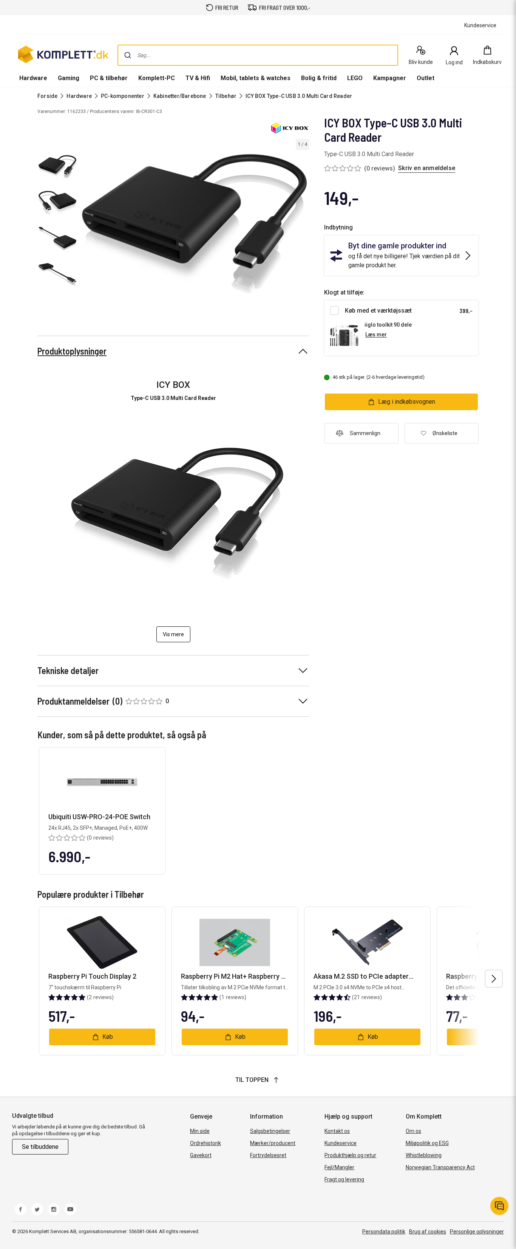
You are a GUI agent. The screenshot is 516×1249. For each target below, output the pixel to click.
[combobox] (257, 55)
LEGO (355, 78)
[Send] (127, 55)
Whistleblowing (424, 1155)
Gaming (68, 78)
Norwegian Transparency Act (440, 1167)
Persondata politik (383, 1232)
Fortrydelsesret (268, 1155)
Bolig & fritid (319, 78)
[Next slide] (302, 225)
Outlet (425, 78)
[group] (194, 223)
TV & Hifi (197, 78)
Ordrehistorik (205, 1143)
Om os (413, 1131)
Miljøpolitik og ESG (427, 1143)
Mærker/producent (272, 1143)
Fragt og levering (344, 1179)
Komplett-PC (156, 78)
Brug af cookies (427, 1232)
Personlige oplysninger (477, 1232)
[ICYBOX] (290, 127)
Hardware (33, 78)
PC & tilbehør (109, 78)
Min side (200, 1131)
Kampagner (389, 78)
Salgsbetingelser (270, 1131)
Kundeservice (340, 1143)
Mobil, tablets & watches (255, 78)
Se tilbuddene (40, 1146)
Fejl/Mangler (339, 1167)
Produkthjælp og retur (350, 1155)
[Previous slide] (86, 225)
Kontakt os (337, 1131)
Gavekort (201, 1155)
